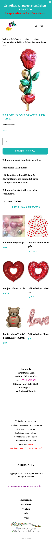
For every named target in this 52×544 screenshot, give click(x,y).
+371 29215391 (28, 380)
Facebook (26, 504)
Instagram (26, 499)
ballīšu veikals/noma (12, 39)
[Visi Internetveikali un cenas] (26, 531)
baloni (27, 39)
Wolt (26, 517)
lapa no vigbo (26, 538)
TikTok (26, 508)
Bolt (26, 513)
